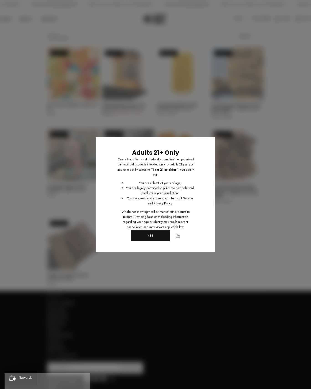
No (178, 236)
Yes (151, 236)
